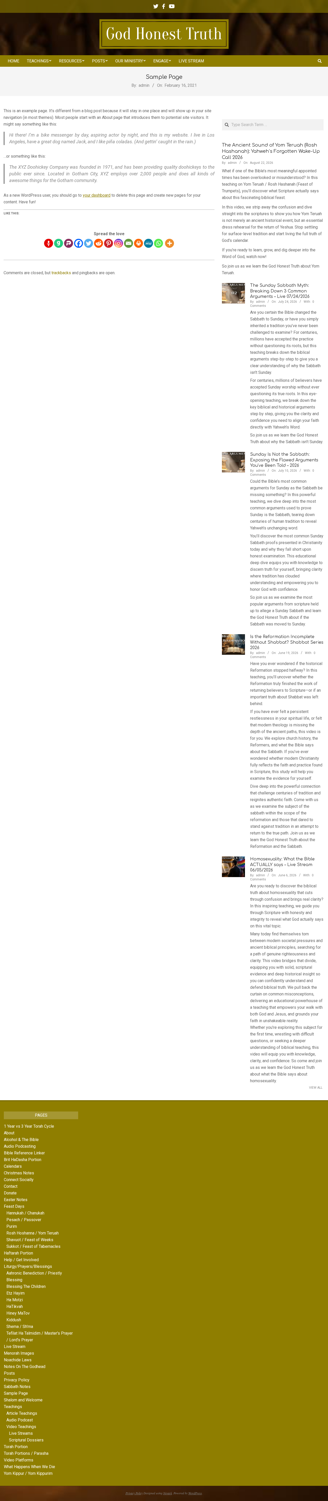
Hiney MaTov (18, 1313)
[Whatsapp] (158, 243)
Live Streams (21, 1433)
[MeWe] (148, 243)
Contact (10, 1186)
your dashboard (96, 195)
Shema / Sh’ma (19, 1326)
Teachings (13, 1406)
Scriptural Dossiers (26, 1440)
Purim (11, 1226)
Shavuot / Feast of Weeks (29, 1239)
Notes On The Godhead (24, 1366)
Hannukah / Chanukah (25, 1213)
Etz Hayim (15, 1293)
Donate (10, 1193)
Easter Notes (15, 1199)
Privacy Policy (16, 1380)
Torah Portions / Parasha (26, 1453)
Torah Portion (16, 1446)
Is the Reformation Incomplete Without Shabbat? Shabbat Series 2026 (286, 642)
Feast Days (14, 1206)
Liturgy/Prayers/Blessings (28, 1266)
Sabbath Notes (17, 1386)
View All (315, 1087)
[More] (169, 243)
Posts (9, 1373)
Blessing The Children (26, 1286)
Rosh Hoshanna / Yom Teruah (32, 1233)
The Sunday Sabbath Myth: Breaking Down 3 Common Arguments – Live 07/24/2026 (280, 291)
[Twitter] (88, 243)
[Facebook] (78, 243)
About (9, 1132)
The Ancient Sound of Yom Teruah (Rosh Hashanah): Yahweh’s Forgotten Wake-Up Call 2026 (271, 151)
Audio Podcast (19, 1420)
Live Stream (14, 1346)
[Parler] (68, 243)
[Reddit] (98, 243)
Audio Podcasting (20, 1146)
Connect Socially (19, 1179)
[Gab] (58, 243)
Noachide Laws (18, 1359)
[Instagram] (118, 243)
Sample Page (16, 1393)
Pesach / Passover (23, 1219)
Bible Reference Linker (24, 1153)
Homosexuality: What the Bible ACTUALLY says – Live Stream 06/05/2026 (282, 864)
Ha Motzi (14, 1299)
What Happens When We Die (29, 1466)
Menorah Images (19, 1353)
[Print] (138, 243)
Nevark (167, 1493)
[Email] (128, 243)
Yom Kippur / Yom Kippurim (28, 1473)
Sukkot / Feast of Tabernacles (33, 1246)
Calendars (13, 1166)
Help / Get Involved (21, 1259)
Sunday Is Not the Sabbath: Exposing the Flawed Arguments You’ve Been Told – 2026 (284, 460)
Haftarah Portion (18, 1253)
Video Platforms (18, 1460)
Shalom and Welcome (23, 1400)
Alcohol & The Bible (21, 1139)
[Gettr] (48, 243)
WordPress (195, 1493)
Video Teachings (21, 1426)
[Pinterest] (108, 243)
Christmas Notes (19, 1173)
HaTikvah (14, 1306)
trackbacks (61, 272)
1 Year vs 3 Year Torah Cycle (29, 1126)
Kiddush (13, 1319)
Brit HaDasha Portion (22, 1159)
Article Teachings (21, 1413)
